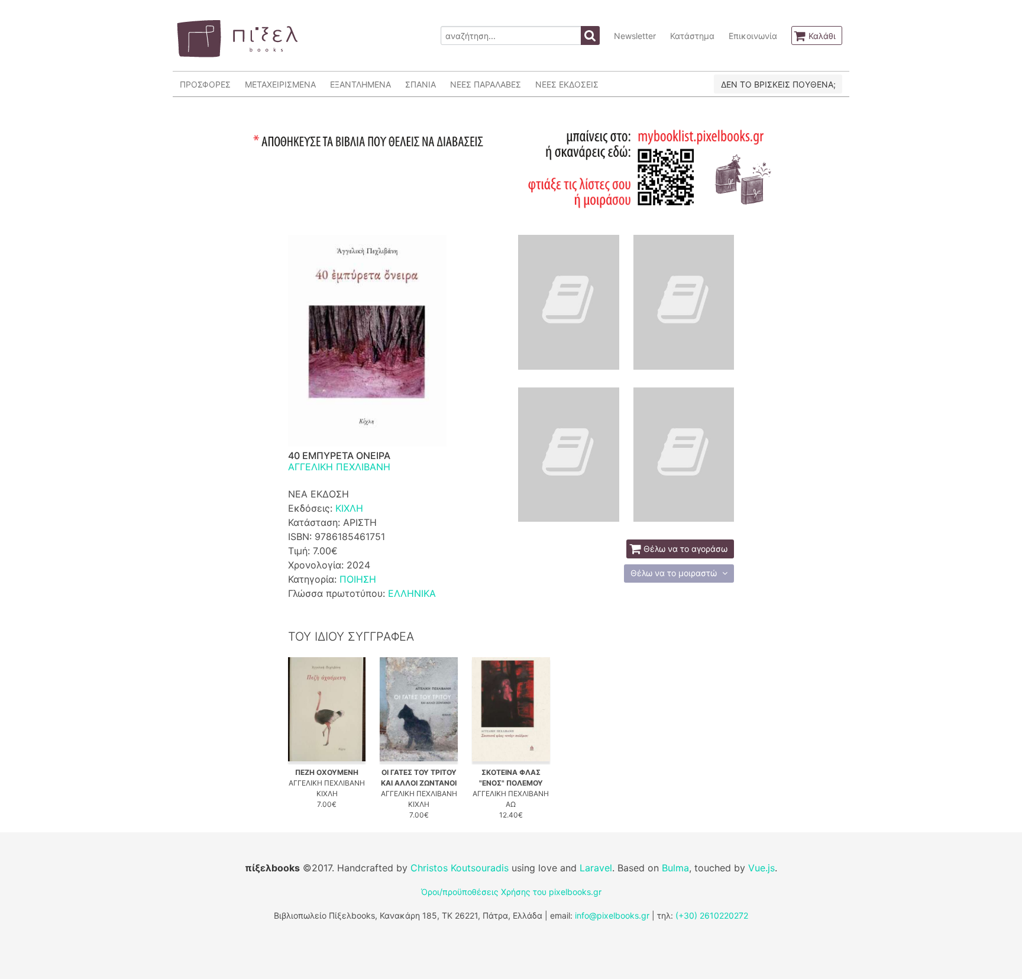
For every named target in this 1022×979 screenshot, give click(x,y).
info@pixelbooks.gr (612, 915)
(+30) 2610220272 (711, 915)
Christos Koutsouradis (459, 868)
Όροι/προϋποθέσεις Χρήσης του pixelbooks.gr (511, 892)
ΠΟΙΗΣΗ (357, 579)
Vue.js (761, 868)
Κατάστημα (692, 36)
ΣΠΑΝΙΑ (420, 84)
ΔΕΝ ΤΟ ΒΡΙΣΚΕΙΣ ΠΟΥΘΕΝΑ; (778, 84)
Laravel (596, 868)
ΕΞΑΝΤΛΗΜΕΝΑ (360, 84)
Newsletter (635, 36)
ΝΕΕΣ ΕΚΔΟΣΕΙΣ (567, 84)
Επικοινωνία (753, 36)
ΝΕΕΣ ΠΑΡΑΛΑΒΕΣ (485, 84)
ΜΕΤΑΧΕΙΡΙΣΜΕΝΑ (280, 84)
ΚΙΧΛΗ (349, 508)
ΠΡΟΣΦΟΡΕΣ (205, 84)
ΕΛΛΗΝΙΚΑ (412, 593)
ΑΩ (511, 804)
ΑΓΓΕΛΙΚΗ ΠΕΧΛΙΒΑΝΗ (339, 467)
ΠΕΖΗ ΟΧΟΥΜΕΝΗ (326, 772)
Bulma (675, 868)
